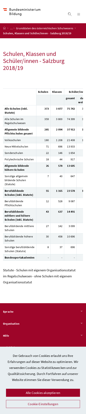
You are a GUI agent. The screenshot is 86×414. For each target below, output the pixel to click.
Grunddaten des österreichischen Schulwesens (45, 28)
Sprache (8, 311)
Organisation (11, 323)
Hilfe (6, 335)
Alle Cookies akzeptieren (43, 393)
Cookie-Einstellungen (43, 404)
